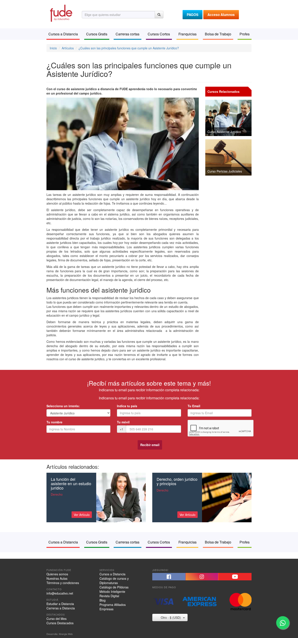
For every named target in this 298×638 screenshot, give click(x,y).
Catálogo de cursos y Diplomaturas (114, 580)
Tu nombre (54, 422)
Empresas (106, 609)
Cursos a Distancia (112, 574)
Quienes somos (57, 574)
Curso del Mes (56, 618)
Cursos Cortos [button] (159, 33)
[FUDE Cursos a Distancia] (61, 12)
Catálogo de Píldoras (113, 587)
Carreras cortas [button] (127, 33)
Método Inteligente (112, 591)
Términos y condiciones (62, 583)
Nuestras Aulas (56, 578)
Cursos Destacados (60, 623)
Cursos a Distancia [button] (63, 33)
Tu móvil (123, 422)
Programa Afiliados (112, 604)
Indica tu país (127, 406)
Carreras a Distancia (60, 608)
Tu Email (194, 406)
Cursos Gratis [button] (96, 33)
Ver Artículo (82, 514)
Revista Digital (109, 596)
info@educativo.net (59, 593)
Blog (102, 600)
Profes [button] (245, 33)
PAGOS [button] (192, 14)
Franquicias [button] (187, 33)
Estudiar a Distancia (60, 604)
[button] (168, 576)
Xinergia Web (66, 634)
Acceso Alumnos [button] (221, 14)
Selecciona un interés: (63, 406)
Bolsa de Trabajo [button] (218, 33)
